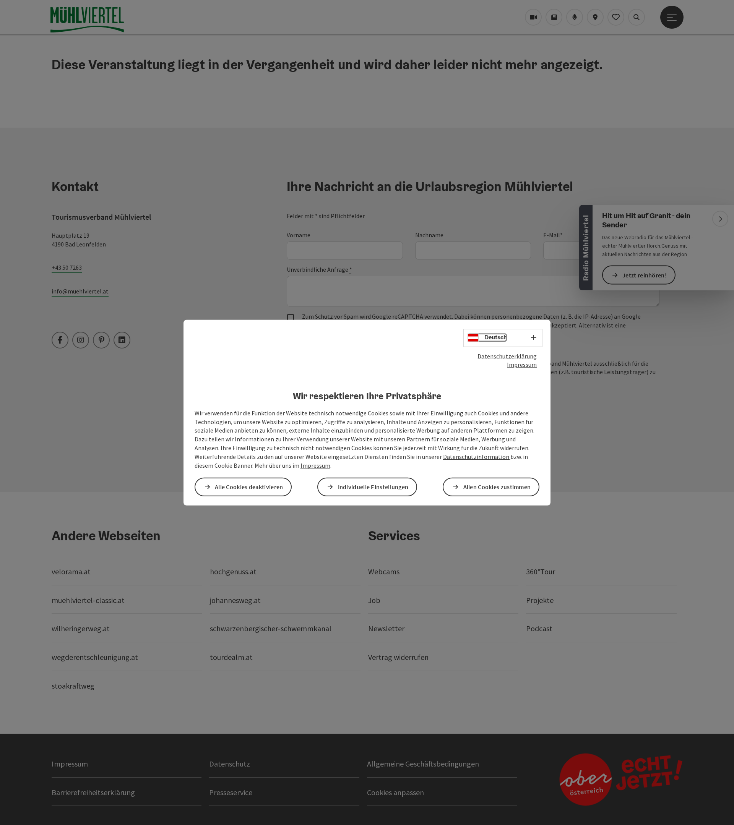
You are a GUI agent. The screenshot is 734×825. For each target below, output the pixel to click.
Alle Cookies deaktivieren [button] (249, 487)
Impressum (522, 364)
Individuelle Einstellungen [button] (373, 487)
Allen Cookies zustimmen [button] (497, 487)
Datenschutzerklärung (507, 356)
